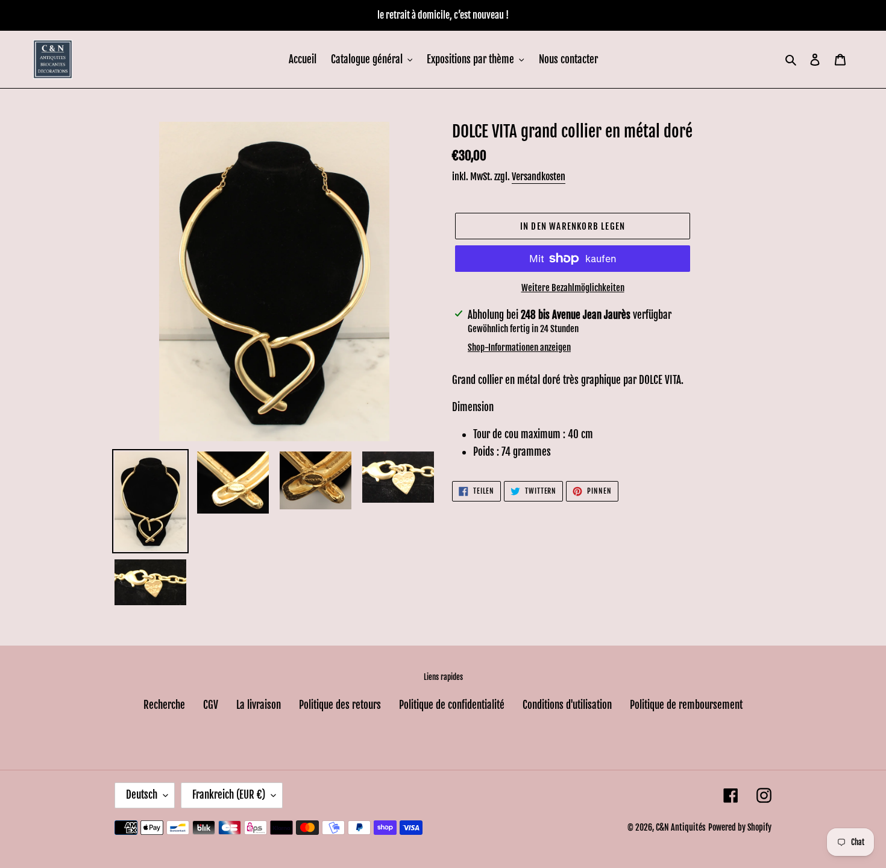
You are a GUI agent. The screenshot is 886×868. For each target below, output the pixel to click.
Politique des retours (340, 705)
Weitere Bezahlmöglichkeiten (572, 288)
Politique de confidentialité (451, 705)
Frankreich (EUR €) (228, 794)
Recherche (164, 705)
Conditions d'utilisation (567, 705)
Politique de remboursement (686, 705)
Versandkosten (538, 177)
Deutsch (141, 794)
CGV (210, 705)
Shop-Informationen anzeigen (519, 347)
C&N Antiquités (681, 827)
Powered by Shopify (739, 827)
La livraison (258, 705)
